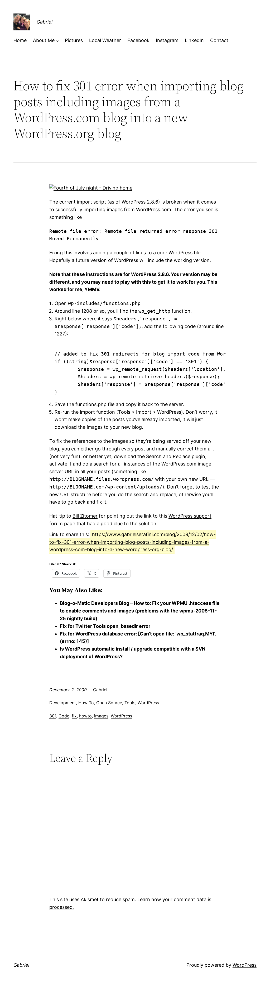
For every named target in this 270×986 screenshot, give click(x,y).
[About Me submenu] (57, 40)
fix (74, 715)
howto (85, 715)
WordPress (148, 702)
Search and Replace (168, 456)
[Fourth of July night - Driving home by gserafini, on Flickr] (90, 188)
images (101, 715)
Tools (129, 702)
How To (86, 702)
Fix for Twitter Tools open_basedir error (105, 626)
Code (64, 715)
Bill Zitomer (85, 516)
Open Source (109, 702)
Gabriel (44, 22)
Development (62, 702)
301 (52, 715)
